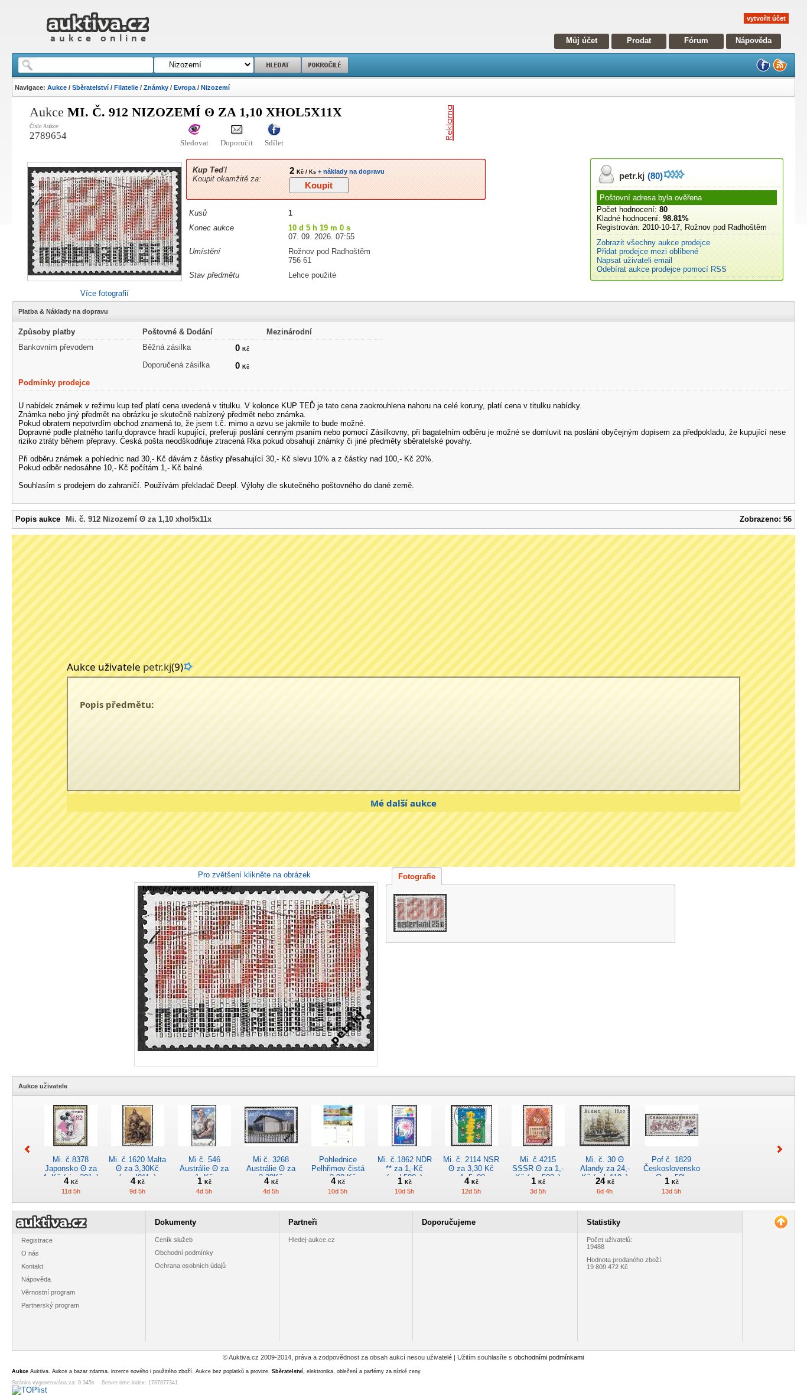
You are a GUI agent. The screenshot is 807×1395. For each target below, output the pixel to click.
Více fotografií (104, 293)
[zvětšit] (254, 974)
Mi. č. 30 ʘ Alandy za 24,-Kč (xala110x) (605, 1168)
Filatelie (126, 87)
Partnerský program (50, 1305)
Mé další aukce (403, 803)
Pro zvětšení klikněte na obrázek (254, 874)
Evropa (185, 87)
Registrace (37, 1240)
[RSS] (780, 69)
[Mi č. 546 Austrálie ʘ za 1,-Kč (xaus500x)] (204, 1150)
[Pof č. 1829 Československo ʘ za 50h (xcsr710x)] (672, 1150)
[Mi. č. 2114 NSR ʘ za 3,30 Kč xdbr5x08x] (471, 1150)
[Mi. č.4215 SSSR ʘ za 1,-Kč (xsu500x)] (538, 1150)
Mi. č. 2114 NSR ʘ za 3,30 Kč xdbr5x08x (471, 1168)
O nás (30, 1253)
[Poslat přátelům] (236, 130)
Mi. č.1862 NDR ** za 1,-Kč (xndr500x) (405, 1168)
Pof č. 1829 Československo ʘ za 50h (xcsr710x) (671, 1173)
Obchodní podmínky (184, 1252)
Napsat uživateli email (634, 260)
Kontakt (32, 1266)
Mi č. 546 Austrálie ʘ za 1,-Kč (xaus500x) (204, 1173)
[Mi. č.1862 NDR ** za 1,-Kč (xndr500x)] (405, 1150)
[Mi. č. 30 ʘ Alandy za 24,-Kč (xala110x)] (605, 1150)
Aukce (57, 87)
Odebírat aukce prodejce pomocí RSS (662, 269)
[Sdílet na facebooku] (274, 130)
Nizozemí (215, 87)
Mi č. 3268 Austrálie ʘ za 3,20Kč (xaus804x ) (270, 1173)
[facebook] (763, 69)
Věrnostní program (48, 1292)
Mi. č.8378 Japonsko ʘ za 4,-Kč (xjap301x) (71, 1168)
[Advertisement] (596, 123)
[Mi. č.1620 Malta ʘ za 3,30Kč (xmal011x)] (138, 1150)
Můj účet (581, 40)
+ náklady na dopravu (350, 171)
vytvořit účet (766, 18)
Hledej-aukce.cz (311, 1239)
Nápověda (754, 40)
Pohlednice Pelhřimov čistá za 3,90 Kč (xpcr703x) (338, 1173)
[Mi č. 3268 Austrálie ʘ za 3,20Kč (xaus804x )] (271, 1150)
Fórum (696, 40)
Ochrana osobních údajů (190, 1265)
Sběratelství (90, 87)
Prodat (639, 40)
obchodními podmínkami (549, 1357)
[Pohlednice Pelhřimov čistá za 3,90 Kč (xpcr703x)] (338, 1150)
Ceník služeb (174, 1239)
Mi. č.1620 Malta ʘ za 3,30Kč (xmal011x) (137, 1168)
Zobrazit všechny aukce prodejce (653, 242)
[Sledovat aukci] (194, 130)
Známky (156, 87)
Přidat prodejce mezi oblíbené (647, 251)
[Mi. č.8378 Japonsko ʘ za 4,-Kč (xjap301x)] (71, 1150)
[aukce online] (97, 44)
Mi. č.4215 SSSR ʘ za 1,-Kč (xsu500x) (538, 1168)
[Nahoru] (781, 1222)
